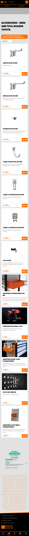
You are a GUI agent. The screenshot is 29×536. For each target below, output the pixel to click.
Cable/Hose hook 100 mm (12, 162)
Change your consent (8, 522)
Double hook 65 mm (10, 129)
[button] (6, 41)
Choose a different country (10, 518)
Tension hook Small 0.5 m (12, 326)
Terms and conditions (8, 515)
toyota (4, 35)
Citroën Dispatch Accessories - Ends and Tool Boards (14, 485)
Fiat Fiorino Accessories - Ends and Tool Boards (17, 491)
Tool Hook (7, 260)
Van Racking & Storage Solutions (14, 35)
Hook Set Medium (9, 392)
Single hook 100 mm (10, 96)
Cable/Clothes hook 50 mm (13, 194)
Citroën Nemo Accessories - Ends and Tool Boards (14, 484)
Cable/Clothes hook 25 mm (13, 227)
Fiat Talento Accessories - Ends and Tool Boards (13, 493)
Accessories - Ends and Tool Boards (16, 37)
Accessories (5, 37)
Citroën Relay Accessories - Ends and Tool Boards (14, 487)
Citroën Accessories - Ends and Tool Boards (13, 475)
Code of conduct (7, 520)
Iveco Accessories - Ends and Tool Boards (17, 479)
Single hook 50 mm (10, 63)
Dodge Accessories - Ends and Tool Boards (12, 481)
